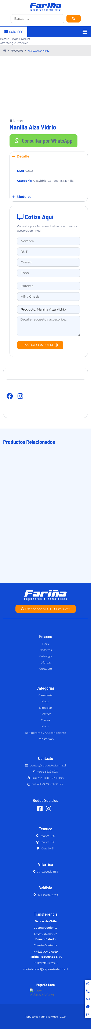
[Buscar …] (37, 18)
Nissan (19, 121)
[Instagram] (88, 1014)
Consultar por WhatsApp (47, 140)
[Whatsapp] (88, 983)
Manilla (68, 180)
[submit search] (73, 18)
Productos (17, 50)
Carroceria (55, 180)
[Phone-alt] (88, 991)
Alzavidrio (40, 180)
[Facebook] (88, 1006)
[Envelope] (88, 999)
